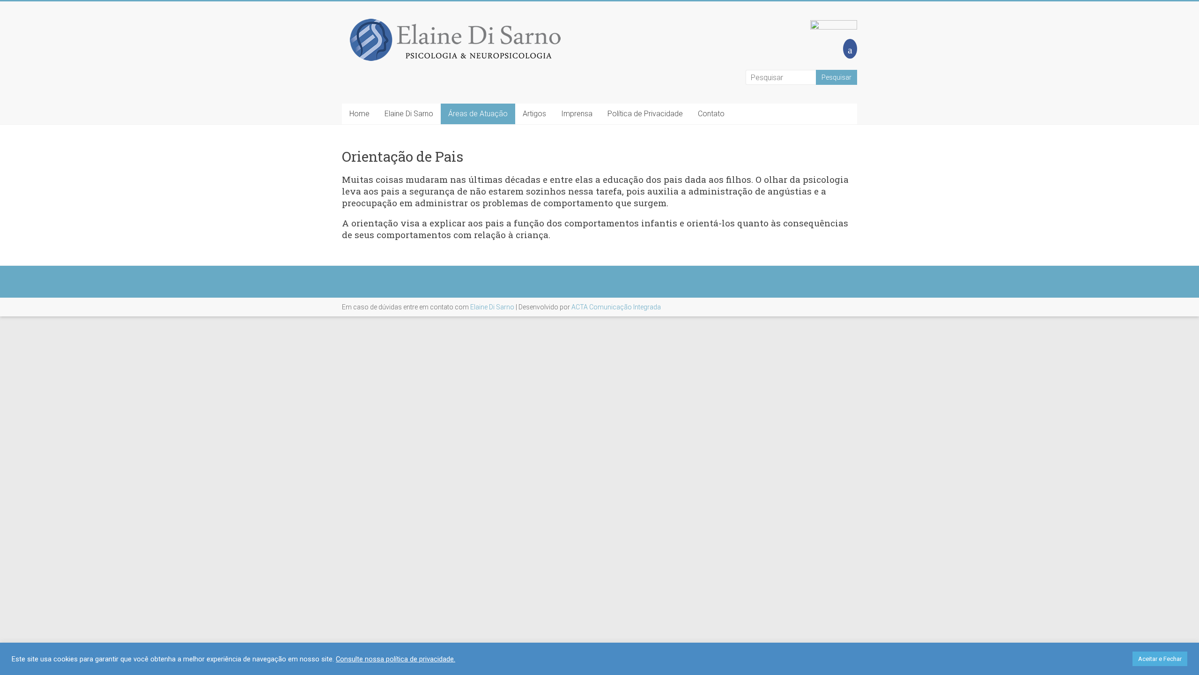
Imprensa (576, 113)
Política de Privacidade (645, 113)
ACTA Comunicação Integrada (616, 307)
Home (359, 113)
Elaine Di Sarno (409, 113)
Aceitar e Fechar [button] (1160, 658)
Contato (711, 113)
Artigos (534, 113)
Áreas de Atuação (478, 113)
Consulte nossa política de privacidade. (395, 659)
